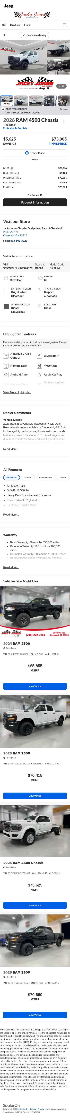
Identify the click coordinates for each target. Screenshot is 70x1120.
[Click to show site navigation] (64, 25)
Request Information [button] (35, 202)
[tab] (11, 477)
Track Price (37, 153)
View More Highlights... (17, 392)
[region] (35, 177)
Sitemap (33, 1109)
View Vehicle (35, 686)
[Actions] (64, 122)
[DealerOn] (11, 1105)
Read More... (11, 449)
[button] (4, 25)
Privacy (41, 1109)
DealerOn (24, 1109)
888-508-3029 (18, 240)
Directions (15, 25)
